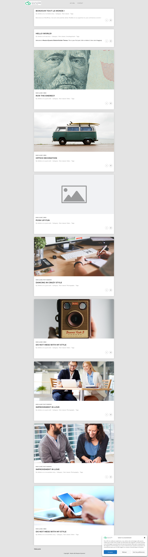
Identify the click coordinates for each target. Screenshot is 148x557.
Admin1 (40, 14)
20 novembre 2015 (50, 534)
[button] (144, 538)
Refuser (124, 552)
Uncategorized (70, 36)
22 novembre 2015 (49, 472)
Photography (47, 279)
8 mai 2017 (47, 36)
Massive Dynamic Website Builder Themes (55, 40)
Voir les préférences (138, 552)
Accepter (110, 552)
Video (44, 93)
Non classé (65, 14)
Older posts (37, 549)
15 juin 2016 (47, 98)
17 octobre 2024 (49, 14)
